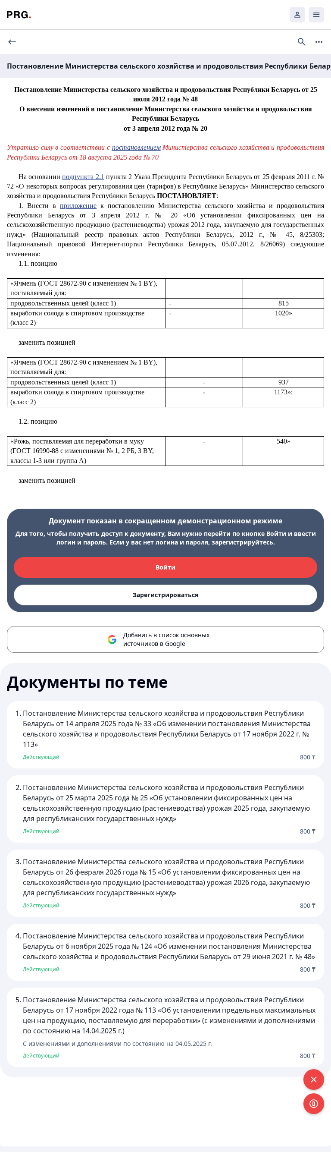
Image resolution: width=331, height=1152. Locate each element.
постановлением (136, 147)
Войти (165, 567)
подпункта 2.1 (83, 176)
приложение (78, 205)
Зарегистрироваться (165, 595)
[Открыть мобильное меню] (316, 14)
